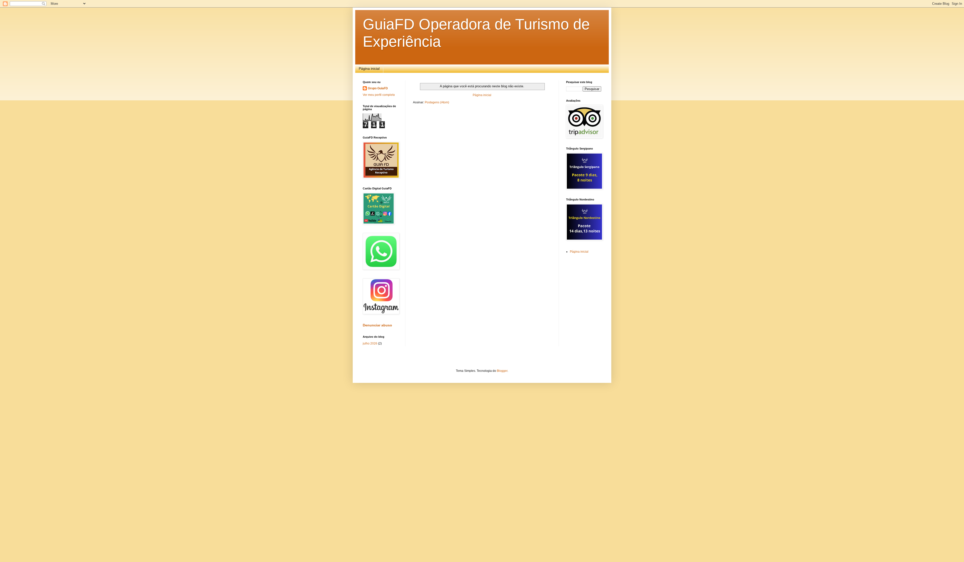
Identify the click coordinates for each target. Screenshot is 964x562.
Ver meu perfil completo (379, 95)
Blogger (502, 371)
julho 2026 (370, 343)
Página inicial (369, 68)
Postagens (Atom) (437, 102)
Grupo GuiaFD (378, 88)
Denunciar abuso (377, 325)
